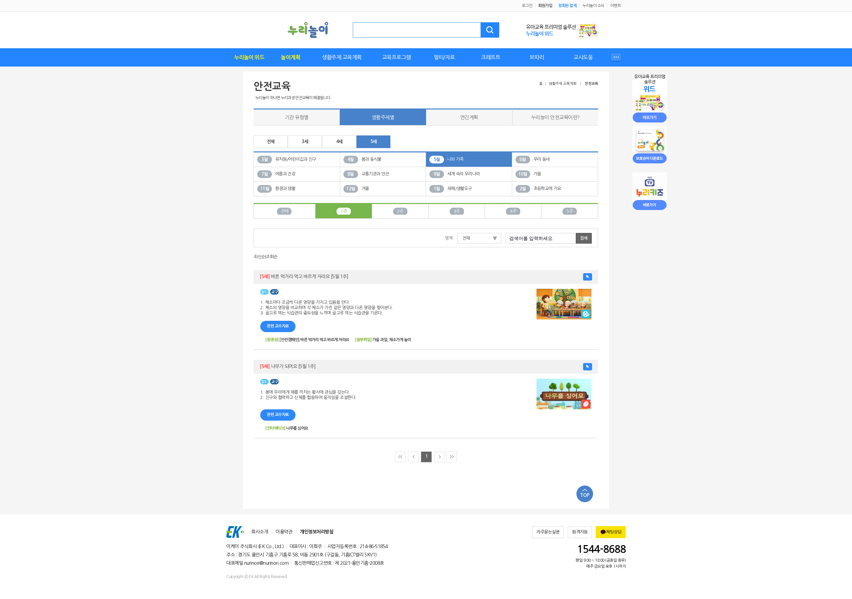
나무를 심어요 (297, 428)
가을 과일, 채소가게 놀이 (391, 340)
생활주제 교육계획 (342, 57)
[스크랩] (587, 277)
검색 (490, 30)
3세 (305, 141)
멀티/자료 (444, 57)
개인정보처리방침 (316, 531)
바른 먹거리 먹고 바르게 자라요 (304, 276)
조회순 (272, 257)
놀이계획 (290, 57)
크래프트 (490, 57)
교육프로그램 (396, 57)
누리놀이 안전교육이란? (555, 117)
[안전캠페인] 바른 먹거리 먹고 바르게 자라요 (314, 340)
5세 (373, 141)
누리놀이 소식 (593, 6)
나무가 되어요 (288, 366)
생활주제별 (383, 117)
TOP (584, 495)
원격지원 (579, 532)
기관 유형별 (297, 117)
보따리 (537, 57)
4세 (339, 141)
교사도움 (583, 57)
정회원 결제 (567, 6)
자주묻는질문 (547, 532)
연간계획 (469, 117)
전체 (271, 141)
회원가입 (545, 6)
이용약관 (284, 531)
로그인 (527, 6)
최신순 (259, 257)
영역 (449, 238)
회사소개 (259, 531)
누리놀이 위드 (249, 57)
